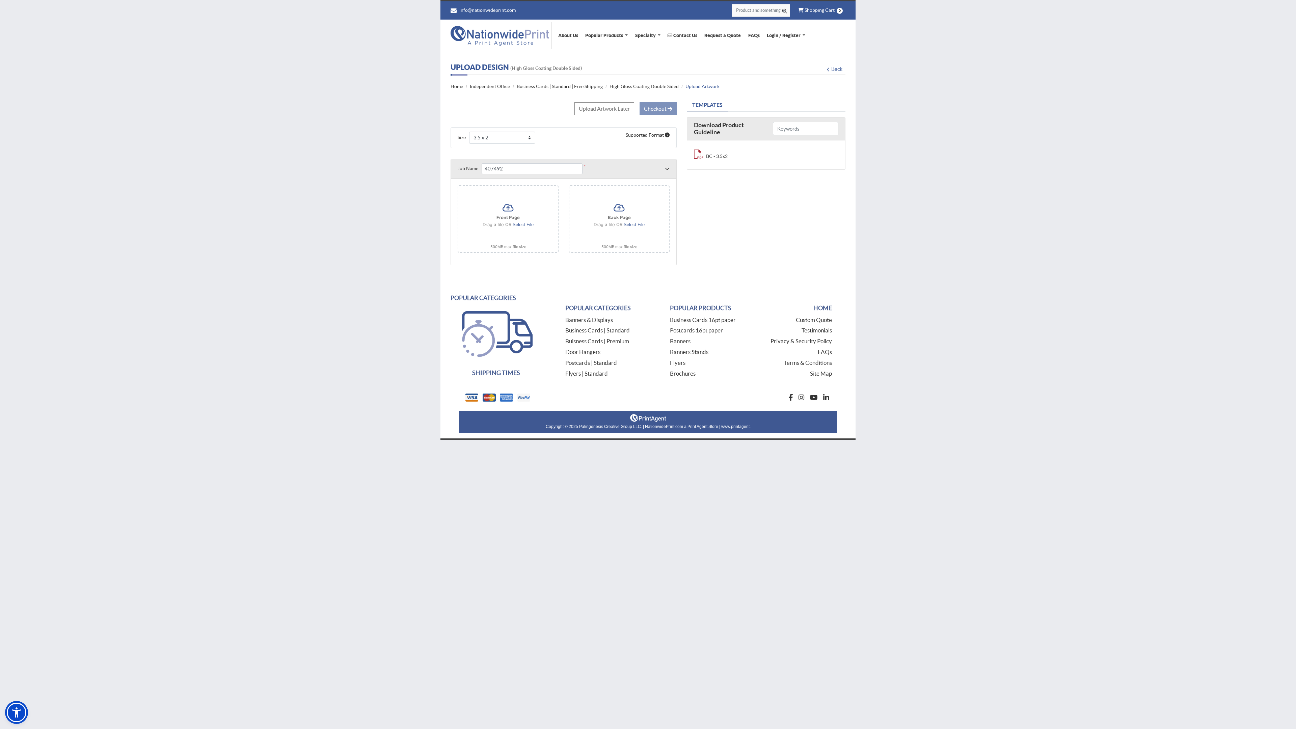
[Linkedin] (826, 397)
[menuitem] (568, 35)
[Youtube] (814, 397)
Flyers (677, 362)
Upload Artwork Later (604, 109)
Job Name (468, 168)
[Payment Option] (553, 398)
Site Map (821, 373)
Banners (680, 341)
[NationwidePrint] (501, 35)
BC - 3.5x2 (717, 156)
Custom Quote (814, 320)
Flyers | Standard (586, 373)
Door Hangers (582, 352)
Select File (523, 224)
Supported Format (645, 135)
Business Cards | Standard (597, 330)
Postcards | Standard (591, 362)
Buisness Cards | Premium (597, 341)
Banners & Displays (589, 320)
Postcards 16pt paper (696, 330)
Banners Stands (689, 352)
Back (836, 69)
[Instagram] (802, 397)
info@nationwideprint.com (487, 10)
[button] (16, 712)
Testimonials (817, 330)
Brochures (683, 373)
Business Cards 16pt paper (703, 320)
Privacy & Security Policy (801, 341)
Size (462, 137)
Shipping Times (496, 372)
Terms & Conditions (808, 362)
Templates (707, 105)
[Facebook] (791, 397)
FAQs (825, 352)
